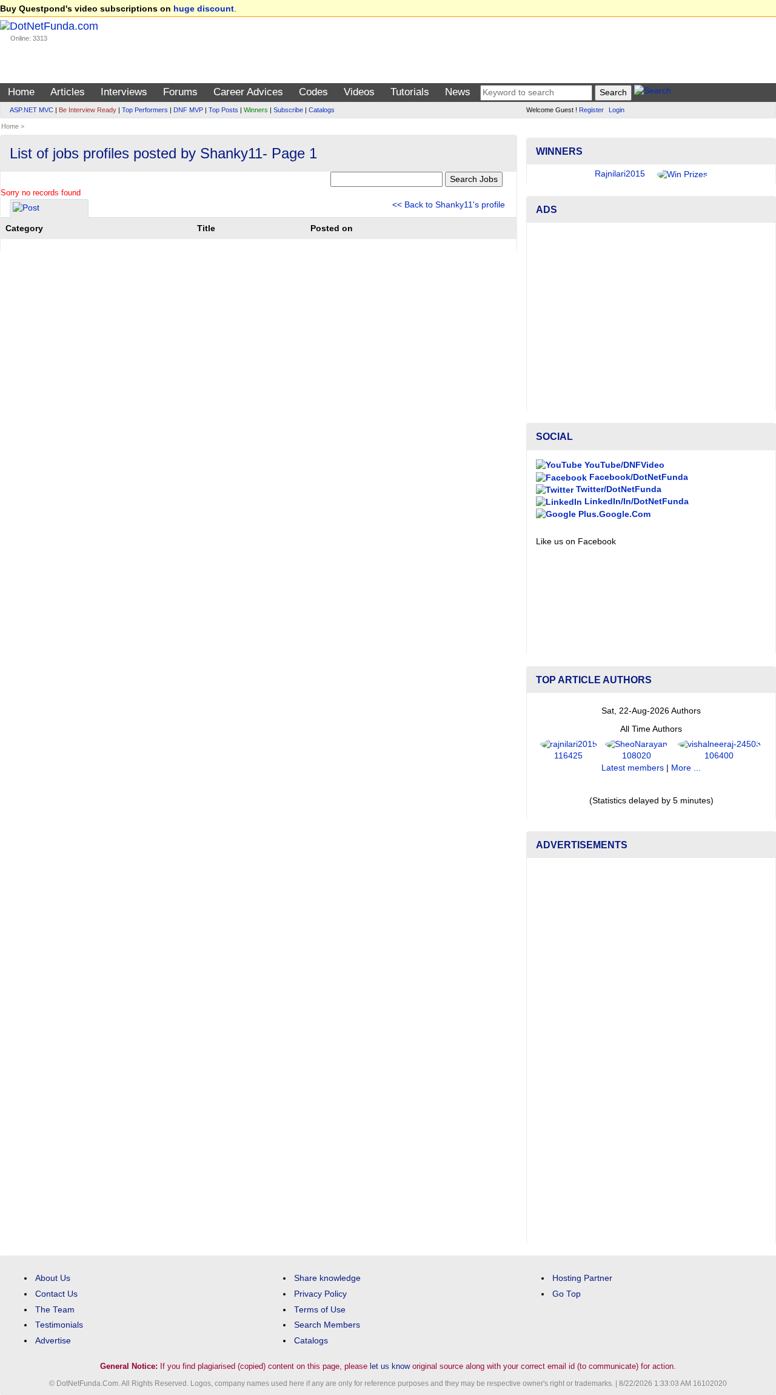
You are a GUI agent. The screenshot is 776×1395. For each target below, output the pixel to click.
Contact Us (56, 1294)
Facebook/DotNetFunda (637, 477)
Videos (359, 92)
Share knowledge (327, 1278)
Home (21, 92)
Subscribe (288, 109)
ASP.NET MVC (31, 109)
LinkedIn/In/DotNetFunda (635, 501)
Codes (313, 92)
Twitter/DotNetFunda (617, 489)
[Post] (26, 209)
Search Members (327, 1324)
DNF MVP (188, 109)
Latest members (632, 767)
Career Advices (248, 92)
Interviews (124, 92)
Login (616, 109)
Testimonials (59, 1324)
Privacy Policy (320, 1294)
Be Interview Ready (87, 109)
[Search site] (652, 92)
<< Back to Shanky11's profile (448, 204)
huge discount (203, 8)
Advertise (53, 1340)
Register (591, 109)
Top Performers (145, 109)
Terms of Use (320, 1309)
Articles (67, 92)
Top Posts (223, 109)
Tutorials (409, 92)
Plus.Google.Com (613, 514)
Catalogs (322, 109)
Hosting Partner (582, 1278)
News (457, 92)
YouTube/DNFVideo (623, 465)
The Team (55, 1309)
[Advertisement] (651, 317)
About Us (52, 1278)
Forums (180, 92)
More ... (686, 767)
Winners (256, 109)
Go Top (566, 1294)
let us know (390, 1366)
